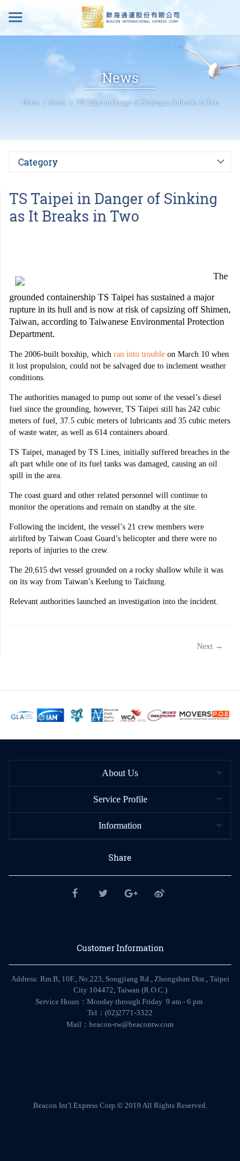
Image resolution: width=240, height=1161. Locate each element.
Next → (210, 646)
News (57, 103)
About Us (120, 773)
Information (120, 825)
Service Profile (120, 799)
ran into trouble (139, 354)
